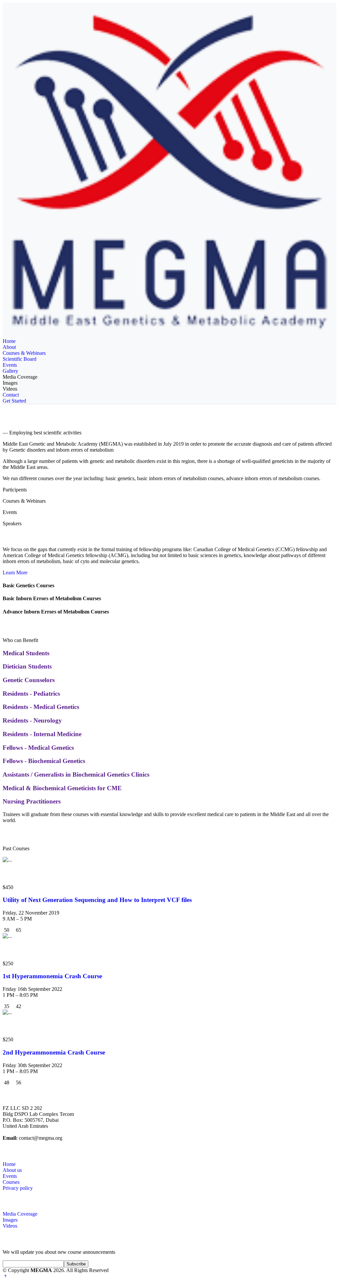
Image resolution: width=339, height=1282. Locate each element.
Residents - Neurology (32, 720)
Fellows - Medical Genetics (38, 747)
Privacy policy (18, 1188)
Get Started (14, 401)
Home (9, 341)
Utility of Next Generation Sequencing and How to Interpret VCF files (97, 899)
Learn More (15, 572)
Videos (10, 389)
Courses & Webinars (24, 353)
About (9, 347)
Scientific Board (19, 359)
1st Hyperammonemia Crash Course (52, 976)
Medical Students (26, 653)
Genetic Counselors (29, 679)
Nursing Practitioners (32, 801)
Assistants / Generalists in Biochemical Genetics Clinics (76, 774)
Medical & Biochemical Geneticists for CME (62, 788)
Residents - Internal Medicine (42, 734)
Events (10, 365)
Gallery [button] (10, 371)
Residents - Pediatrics (31, 693)
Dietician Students (27, 666)
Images (10, 383)
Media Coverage (20, 377)
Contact (11, 395)
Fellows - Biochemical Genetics (44, 760)
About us (12, 1170)
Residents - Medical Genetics (41, 706)
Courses (11, 1182)
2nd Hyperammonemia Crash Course (54, 1052)
